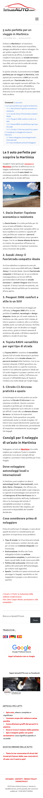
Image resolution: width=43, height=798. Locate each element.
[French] (9, 636)
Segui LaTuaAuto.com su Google (21, 656)
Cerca (35, 620)
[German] (12, 636)
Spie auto (10, 712)
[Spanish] (20, 636)
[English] (5, 636)
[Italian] (16, 636)
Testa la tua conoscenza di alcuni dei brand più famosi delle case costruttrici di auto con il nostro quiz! (20, 756)
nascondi (18, 102)
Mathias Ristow (24, 38)
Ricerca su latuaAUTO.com (13, 616)
